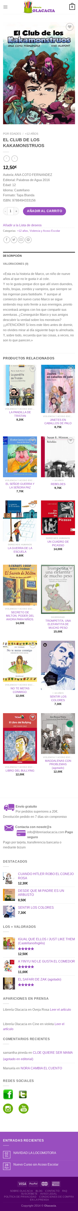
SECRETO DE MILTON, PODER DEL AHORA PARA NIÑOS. (20, 616)
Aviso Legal (48, 1193)
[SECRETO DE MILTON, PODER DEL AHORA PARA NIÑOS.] (20, 585)
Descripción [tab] (12, 255)
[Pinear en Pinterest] (28, 240)
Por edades (12, 133)
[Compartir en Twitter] (14, 240)
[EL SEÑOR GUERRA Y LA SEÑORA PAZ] (20, 456)
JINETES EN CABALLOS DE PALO (58, 421)
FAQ (64, 1191)
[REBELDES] (58, 456)
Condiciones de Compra (56, 1196)
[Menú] (5, 7)
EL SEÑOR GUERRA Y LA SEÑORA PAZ (20, 485)
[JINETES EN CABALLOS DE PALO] (58, 389)
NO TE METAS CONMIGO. (20, 690)
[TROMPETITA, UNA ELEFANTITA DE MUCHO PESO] (58, 589)
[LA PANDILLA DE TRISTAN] (20, 385)
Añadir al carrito (44, 211)
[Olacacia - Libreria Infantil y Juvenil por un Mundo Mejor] (39, 7)
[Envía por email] (21, 240)
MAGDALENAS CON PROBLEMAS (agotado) (58, 764)
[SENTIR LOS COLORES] (58, 665)
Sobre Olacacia (21, 1191)
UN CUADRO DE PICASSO (58, 543)
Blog (39, 1191)
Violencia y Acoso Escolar (45, 230)
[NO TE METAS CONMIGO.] (20, 661)
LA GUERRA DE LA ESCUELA (20, 550)
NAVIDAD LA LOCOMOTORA (34, 1153)
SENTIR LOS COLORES (58, 698)
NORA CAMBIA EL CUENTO (41, 1068)
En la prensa (39, 1199)
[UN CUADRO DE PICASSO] (58, 517)
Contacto (52, 1191)
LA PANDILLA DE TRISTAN (20, 414)
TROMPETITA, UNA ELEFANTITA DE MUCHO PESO (58, 624)
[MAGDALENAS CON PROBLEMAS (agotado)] (58, 733)
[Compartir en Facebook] (6, 240)
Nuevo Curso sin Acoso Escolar (35, 1164)
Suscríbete (29, 1193)
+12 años (31, 133)
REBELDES (58, 484)
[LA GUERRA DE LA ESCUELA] (20, 520)
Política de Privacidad (20, 1196)
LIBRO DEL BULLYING (20, 770)
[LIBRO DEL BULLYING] (20, 738)
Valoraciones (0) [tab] (15, 263)
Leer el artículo (60, 1009)
